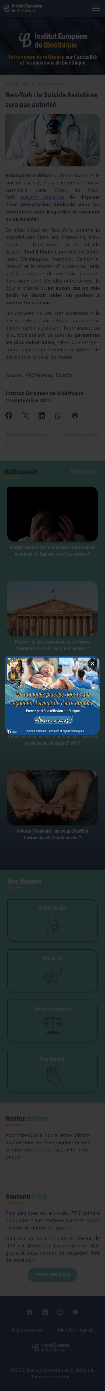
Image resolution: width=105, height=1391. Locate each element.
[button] (52, 695)
